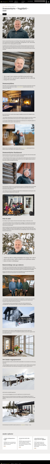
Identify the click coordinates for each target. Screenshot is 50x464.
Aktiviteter (11, 1)
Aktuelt (6, 6)
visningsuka (23, 424)
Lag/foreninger (30, 1)
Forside (3, 6)
